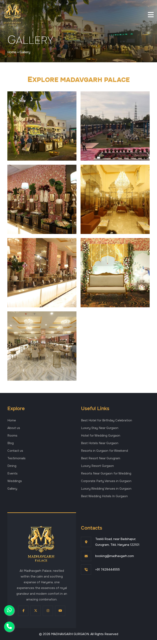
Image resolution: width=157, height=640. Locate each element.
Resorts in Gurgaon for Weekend (104, 451)
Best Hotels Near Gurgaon (99, 443)
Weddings (14, 481)
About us (13, 428)
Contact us (15, 451)
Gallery (12, 489)
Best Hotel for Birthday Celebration (106, 420)
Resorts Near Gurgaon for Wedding (106, 473)
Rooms (12, 435)
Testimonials (16, 458)
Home (11, 52)
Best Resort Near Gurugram (100, 458)
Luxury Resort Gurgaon (97, 466)
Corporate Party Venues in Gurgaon (106, 481)
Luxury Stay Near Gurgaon (99, 428)
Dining (11, 466)
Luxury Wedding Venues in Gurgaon (106, 489)
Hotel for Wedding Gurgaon (100, 435)
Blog (10, 443)
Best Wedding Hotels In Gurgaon (104, 496)
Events (12, 473)
